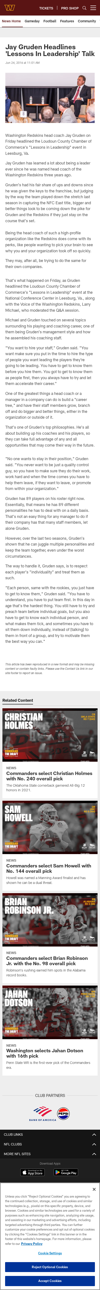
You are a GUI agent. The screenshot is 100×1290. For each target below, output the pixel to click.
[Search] (84, 8)
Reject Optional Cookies (50, 1267)
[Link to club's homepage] (10, 6)
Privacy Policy (31, 1244)
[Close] (94, 1189)
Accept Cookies (50, 1281)
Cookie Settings (50, 1253)
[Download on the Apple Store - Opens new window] (32, 1173)
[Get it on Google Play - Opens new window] (65, 1175)
